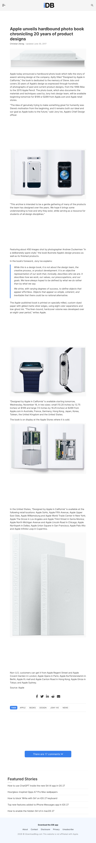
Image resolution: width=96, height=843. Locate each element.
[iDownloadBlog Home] (49, 5)
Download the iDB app (48, 825)
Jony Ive (54, 707)
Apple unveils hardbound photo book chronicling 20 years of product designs (47, 33)
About (25, 829)
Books (32, 707)
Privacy (56, 829)
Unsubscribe (68, 829)
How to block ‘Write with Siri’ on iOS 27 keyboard (32, 798)
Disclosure (45, 829)
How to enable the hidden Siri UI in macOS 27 (31, 811)
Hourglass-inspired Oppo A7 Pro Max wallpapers (33, 792)
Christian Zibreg (17, 44)
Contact (34, 829)
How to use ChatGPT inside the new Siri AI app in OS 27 (36, 785)
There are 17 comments (46, 754)
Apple (23, 707)
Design (42, 707)
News (65, 707)
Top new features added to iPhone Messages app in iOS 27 (38, 804)
